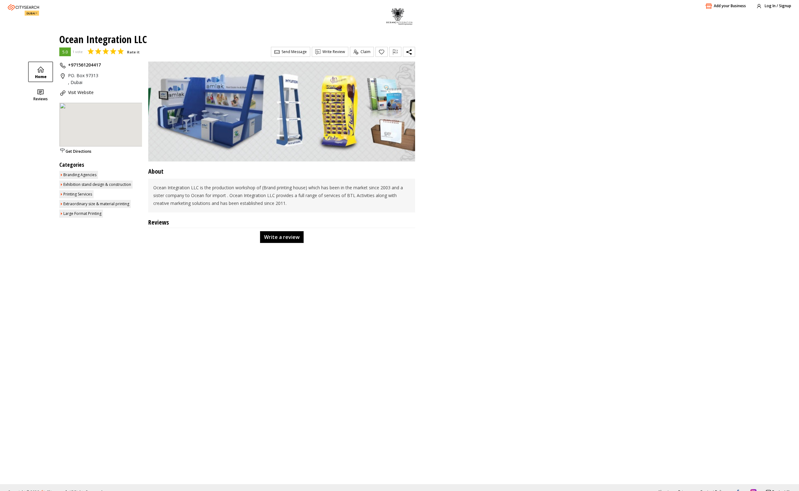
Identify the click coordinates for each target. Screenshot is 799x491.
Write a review (282, 237)
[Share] (409, 52)
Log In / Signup (777, 5)
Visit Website (81, 92)
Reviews (40, 99)
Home (41, 76)
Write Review (333, 51)
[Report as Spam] (395, 52)
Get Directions (78, 151)
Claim (364, 51)
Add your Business (730, 5)
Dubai (31, 13)
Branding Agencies (79, 174)
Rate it (133, 52)
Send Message (293, 51)
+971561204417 (84, 65)
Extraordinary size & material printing (96, 203)
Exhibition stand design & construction (97, 184)
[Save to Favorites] (381, 52)
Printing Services (77, 194)
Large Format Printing (82, 213)
